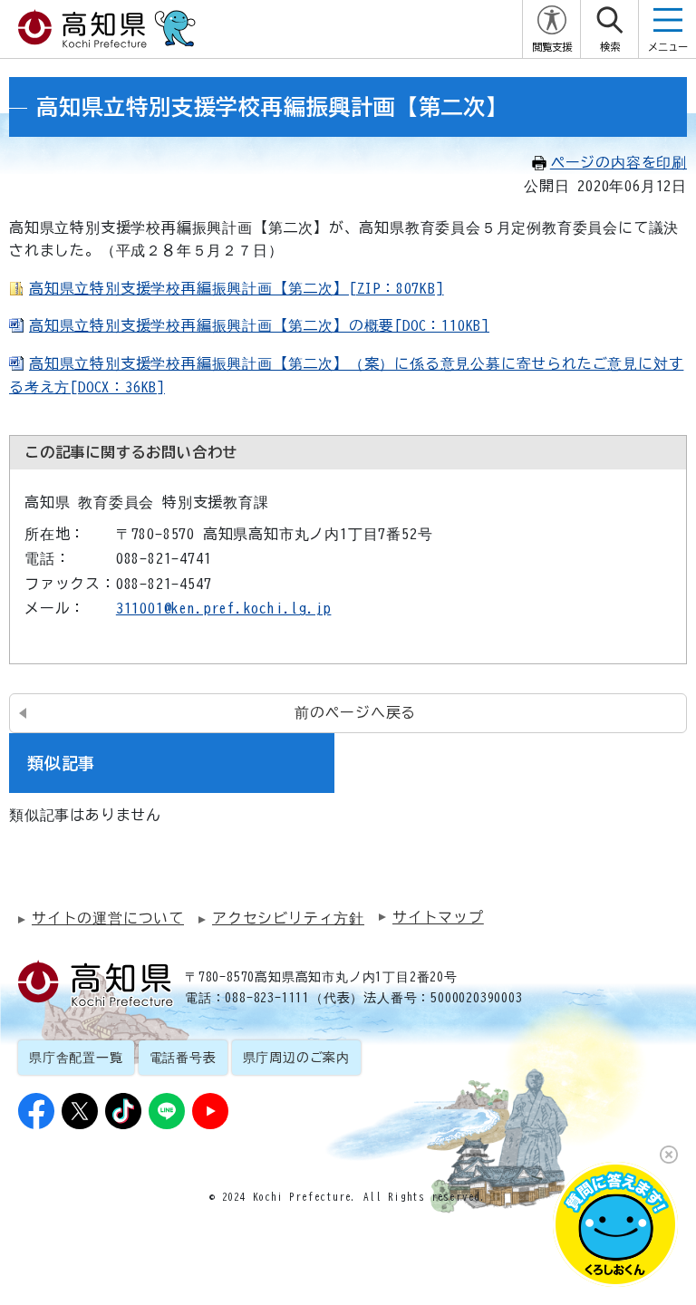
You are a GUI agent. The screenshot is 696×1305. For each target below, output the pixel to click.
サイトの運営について (108, 918)
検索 (610, 47)
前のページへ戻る (355, 712)
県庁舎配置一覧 (76, 1057)
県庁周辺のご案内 (296, 1057)
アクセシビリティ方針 (288, 918)
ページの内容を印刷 (618, 162)
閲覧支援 (552, 47)
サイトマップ (438, 917)
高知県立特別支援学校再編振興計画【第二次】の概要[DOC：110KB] (259, 325)
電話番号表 (183, 1057)
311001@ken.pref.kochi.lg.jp (224, 608)
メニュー (668, 47)
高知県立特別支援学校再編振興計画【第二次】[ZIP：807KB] (236, 288)
